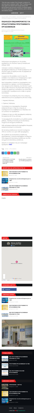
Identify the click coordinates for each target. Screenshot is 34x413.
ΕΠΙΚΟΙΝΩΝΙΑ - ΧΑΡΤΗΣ (15, 384)
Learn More (14, 13)
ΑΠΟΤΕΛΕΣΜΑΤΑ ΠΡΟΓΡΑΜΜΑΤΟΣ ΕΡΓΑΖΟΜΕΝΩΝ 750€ (18, 172)
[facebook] (9, 289)
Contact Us (20, 408)
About (15, 408)
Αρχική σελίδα (5, 17)
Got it (22, 13)
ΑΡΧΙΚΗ (6, 149)
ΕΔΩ (10, 144)
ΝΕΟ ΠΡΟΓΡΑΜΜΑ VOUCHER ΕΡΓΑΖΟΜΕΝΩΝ (16, 371)
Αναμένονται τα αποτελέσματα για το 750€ (20, 179)
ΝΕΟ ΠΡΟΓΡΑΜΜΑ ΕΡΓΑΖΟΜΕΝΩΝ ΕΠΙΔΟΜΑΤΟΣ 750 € (18, 186)
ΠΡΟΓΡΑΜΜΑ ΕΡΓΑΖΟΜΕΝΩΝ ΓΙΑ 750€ (19, 364)
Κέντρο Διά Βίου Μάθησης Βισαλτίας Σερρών (13, 30)
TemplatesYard (21, 410)
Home (10, 408)
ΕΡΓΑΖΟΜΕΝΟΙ (12, 17)
